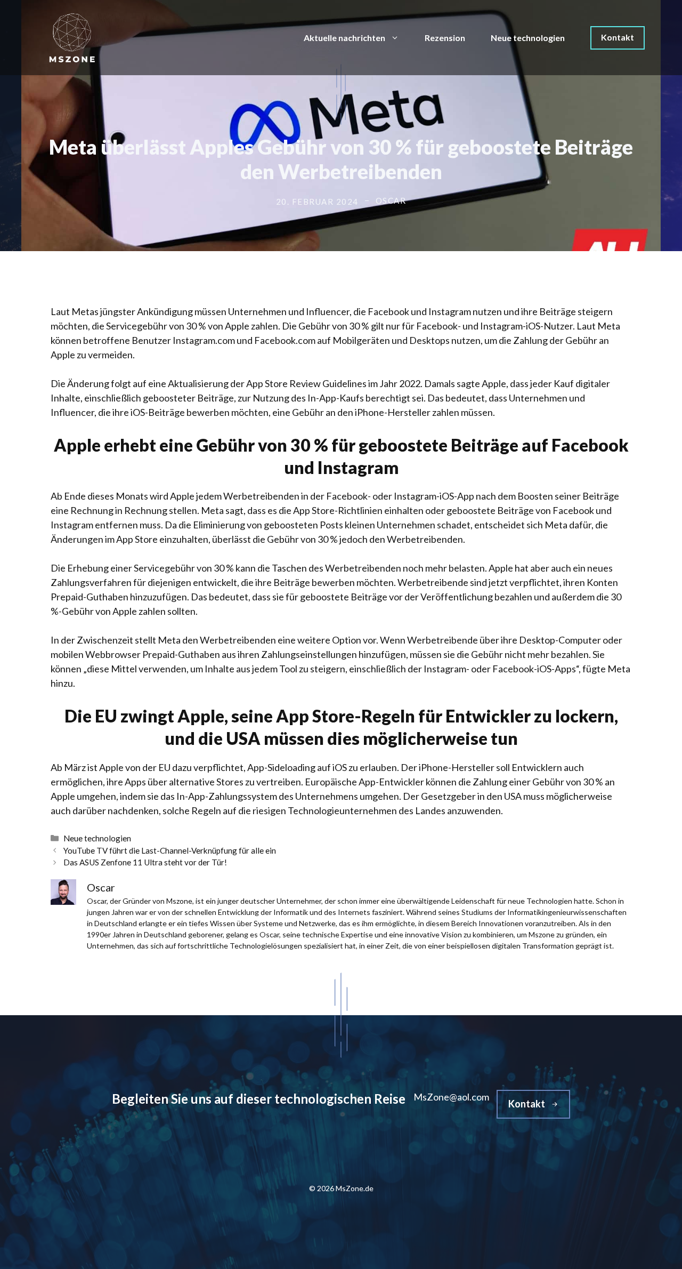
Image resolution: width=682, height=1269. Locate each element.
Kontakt (617, 37)
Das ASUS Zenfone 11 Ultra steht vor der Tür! (145, 862)
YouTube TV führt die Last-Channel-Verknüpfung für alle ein (169, 850)
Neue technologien (528, 38)
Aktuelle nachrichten (344, 38)
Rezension (445, 38)
